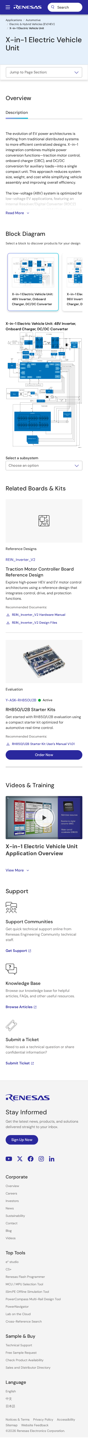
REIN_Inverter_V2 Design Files (34, 623)
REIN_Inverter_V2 (20, 559)
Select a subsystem (22, 458)
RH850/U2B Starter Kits (30, 709)
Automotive (33, 20)
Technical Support (19, 1345)
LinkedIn (51, 1159)
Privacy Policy (43, 1419)
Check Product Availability (25, 1360)
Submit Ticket (18, 1063)
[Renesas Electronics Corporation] (28, 7)
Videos (11, 1238)
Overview (12, 1186)
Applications (14, 20)
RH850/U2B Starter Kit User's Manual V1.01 (43, 744)
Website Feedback (35, 1425)
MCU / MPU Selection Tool (24, 1284)
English (11, 1391)
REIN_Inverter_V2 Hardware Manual (38, 615)
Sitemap (12, 1425)
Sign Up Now (21, 1139)
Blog (9, 1231)
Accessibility (66, 1419)
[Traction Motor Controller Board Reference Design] (44, 520)
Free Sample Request (21, 1353)
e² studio (12, 1262)
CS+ (9, 1269)
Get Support (16, 950)
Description (17, 112)
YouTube (9, 1159)
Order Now (44, 754)
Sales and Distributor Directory (28, 1367)
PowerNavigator (17, 1306)
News (10, 1208)
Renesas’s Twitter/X (20, 1159)
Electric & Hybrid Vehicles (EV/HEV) (32, 24)
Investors (12, 1201)
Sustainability (15, 1216)
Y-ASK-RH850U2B (21, 700)
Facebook (31, 1159)
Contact (11, 1223)
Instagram (41, 1159)
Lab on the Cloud (18, 1314)
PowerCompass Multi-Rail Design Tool (33, 1299)
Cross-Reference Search (24, 1321)
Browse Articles (19, 1007)
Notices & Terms (18, 1419)
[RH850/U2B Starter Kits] (44, 661)
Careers (11, 1193)
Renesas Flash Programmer (25, 1277)
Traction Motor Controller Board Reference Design (40, 572)
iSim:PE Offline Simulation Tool (27, 1292)
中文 (9, 1399)
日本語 (10, 1406)
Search (65, 7)
